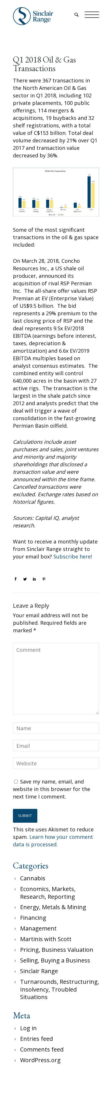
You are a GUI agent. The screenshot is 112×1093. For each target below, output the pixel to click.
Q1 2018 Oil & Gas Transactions (44, 64)
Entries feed (36, 1039)
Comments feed (41, 1049)
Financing (33, 918)
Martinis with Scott (46, 939)
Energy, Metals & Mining (53, 907)
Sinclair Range (39, 971)
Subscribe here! (72, 556)
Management (38, 928)
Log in (28, 1028)
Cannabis (32, 878)
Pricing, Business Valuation (56, 950)
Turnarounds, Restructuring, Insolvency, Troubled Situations (59, 989)
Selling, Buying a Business (55, 960)
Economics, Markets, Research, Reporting (48, 893)
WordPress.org (40, 1060)
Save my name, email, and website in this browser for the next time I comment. (51, 789)
